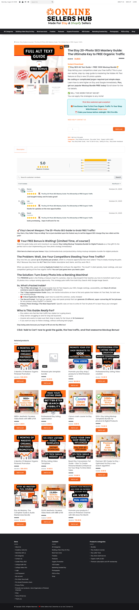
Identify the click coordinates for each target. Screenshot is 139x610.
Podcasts (61, 31)
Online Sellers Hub (46, 606)
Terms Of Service (20, 596)
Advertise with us (20, 553)
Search (118, 177)
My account (19, 576)
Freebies (52, 31)
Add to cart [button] (20, 381)
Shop (133, 31)
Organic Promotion (73, 31)
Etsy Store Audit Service (98, 556)
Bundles (93, 547)
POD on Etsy (125, 31)
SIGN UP (128, 2)
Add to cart (118, 129)
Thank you (18, 599)
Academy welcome (21, 550)
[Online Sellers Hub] (69, 16)
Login (17, 570)
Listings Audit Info (20, 564)
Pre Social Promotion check (23, 582)
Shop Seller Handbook (116, 141)
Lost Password (19, 573)
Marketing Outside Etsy (99, 31)
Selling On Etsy (104, 141)
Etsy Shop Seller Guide (78, 141)
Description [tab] (20, 149)
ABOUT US (121, 2)
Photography (114, 31)
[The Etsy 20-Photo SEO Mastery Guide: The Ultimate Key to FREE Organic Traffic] (39, 194)
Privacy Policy (19, 585)
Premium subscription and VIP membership (104, 561)
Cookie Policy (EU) (21, 561)
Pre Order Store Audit (21, 579)
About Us (18, 547)
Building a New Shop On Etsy (25, 31)
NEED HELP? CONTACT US (77, 120)
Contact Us (18, 558)
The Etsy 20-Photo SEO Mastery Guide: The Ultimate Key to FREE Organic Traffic (67, 194)
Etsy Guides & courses (26, 42)
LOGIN (135, 2)
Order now (102, 109)
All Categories (8, 31)
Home (17, 42)
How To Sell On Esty (93, 141)
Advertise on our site (59, 606)
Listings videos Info (21, 567)
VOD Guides (86, 31)
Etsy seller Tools (95, 139)
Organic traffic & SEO (107, 139)
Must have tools (42, 31)
